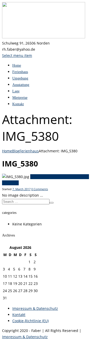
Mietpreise (19, 98)
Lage (15, 91)
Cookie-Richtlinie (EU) (30, 320)
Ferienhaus (20, 72)
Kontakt (18, 104)
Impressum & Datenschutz (35, 308)
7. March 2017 (21, 189)
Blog (15, 150)
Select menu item (17, 55)
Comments (39, 189)
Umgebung (20, 78)
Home (16, 65)
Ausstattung (20, 85)
